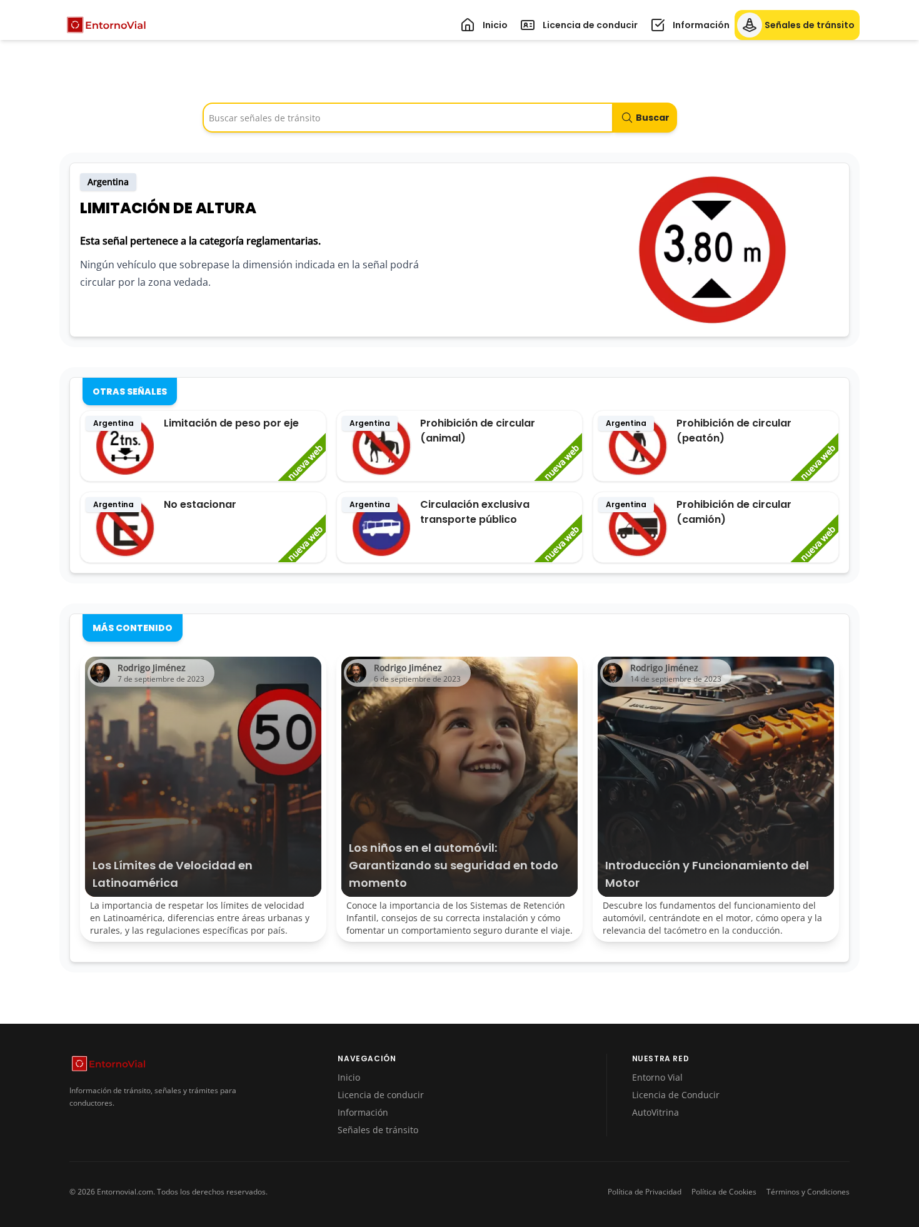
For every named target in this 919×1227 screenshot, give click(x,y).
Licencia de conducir (381, 1095)
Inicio (349, 1077)
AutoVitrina (655, 1112)
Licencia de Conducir (676, 1095)
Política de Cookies (723, 1192)
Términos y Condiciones (808, 1192)
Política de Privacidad (644, 1192)
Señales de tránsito (378, 1130)
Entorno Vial (657, 1077)
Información (363, 1112)
